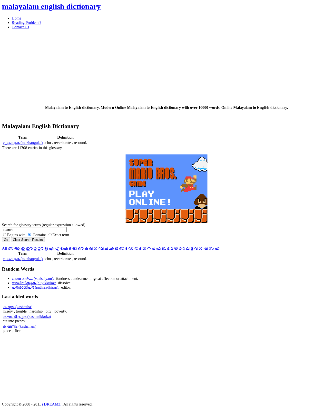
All (4, 248)
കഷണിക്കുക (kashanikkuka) (27, 317)
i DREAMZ (51, 404)
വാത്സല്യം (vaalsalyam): (33, 278)
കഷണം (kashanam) (19, 326)
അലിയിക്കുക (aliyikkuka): (34, 283)
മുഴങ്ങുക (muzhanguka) (23, 143)
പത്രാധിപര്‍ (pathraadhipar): (35, 287)
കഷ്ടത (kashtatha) (17, 307)
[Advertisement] (148, 67)
